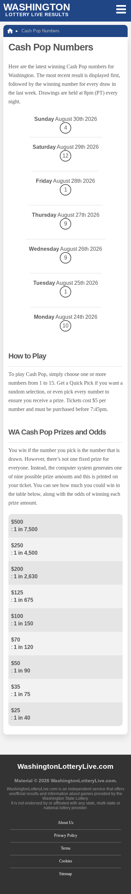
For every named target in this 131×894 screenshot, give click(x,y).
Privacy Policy (65, 835)
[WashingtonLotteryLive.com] (10, 30)
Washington (36, 9)
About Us (66, 822)
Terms (66, 848)
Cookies (65, 861)
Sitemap (65, 873)
